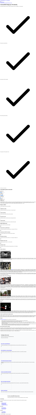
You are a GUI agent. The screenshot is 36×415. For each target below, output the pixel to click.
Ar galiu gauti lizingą (4, 408)
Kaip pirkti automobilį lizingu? (5, 343)
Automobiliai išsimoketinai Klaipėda (6, 360)
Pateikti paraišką (2, 200)
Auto (2, 2)
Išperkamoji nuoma (4, 403)
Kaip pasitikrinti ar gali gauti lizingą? (6, 350)
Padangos (12, 269)
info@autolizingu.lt (3, 0)
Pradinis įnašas (2, 196)
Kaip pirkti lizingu (4, 407)
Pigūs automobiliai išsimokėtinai (5, 381)
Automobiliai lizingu (4, 404)
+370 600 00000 (8, 0)
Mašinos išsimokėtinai (4, 390)
